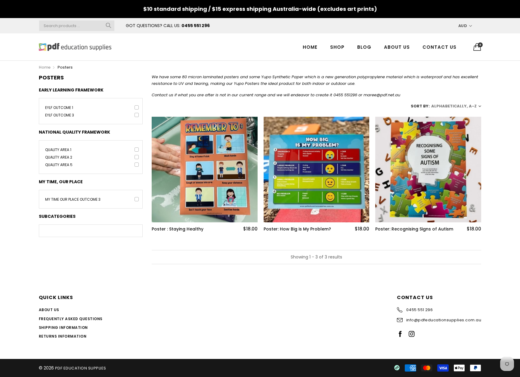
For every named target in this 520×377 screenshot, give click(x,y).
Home (310, 47)
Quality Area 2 (58, 157)
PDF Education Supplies (80, 368)
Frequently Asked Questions (70, 318)
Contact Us (439, 47)
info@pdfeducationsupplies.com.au (443, 320)
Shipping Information (63, 327)
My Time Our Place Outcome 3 (73, 199)
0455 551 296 (195, 26)
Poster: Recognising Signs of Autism (414, 229)
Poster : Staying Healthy (177, 229)
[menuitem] (310, 46)
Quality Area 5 (59, 164)
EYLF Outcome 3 (59, 115)
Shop (337, 47)
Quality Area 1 (58, 149)
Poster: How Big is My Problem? (297, 229)
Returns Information (62, 336)
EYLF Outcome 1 (59, 107)
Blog (364, 47)
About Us (397, 47)
